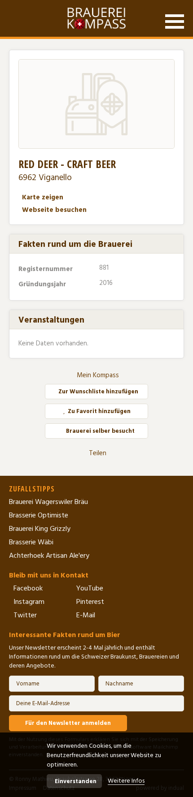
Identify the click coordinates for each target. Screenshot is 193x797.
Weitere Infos (126, 780)
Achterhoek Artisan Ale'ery (49, 555)
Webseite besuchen (54, 210)
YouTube (89, 588)
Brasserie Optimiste (38, 515)
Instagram (28, 601)
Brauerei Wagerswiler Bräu (48, 502)
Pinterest (90, 601)
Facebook (28, 588)
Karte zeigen (42, 197)
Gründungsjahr (43, 284)
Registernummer (46, 269)
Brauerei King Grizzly (39, 529)
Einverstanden (75, 781)
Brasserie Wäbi (31, 542)
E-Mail (85, 615)
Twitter (25, 615)
